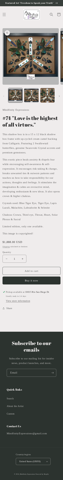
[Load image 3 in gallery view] (47, 95)
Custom (11, 414)
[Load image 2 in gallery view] (31, 95)
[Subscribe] (52, 373)
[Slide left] (3, 96)
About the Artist (15, 406)
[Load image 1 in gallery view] (15, 95)
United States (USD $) (29, 461)
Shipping (6, 247)
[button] (4, 14)
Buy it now (31, 280)
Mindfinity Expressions (27, 474)
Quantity (7, 252)
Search (10, 398)
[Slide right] (59, 96)
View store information (18, 301)
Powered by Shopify (42, 474)
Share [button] (9, 308)
